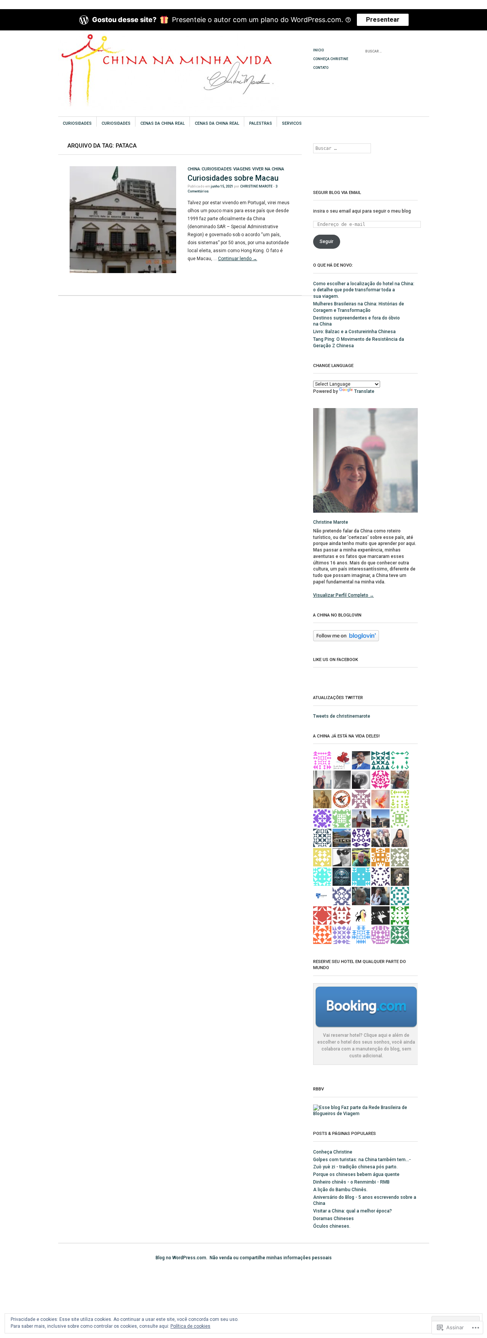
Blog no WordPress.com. (181, 1257)
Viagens (242, 169)
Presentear (382, 19)
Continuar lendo (237, 258)
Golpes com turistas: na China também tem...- (362, 1159)
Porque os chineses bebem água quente (356, 1174)
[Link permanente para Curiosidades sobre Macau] (123, 271)
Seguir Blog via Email (337, 192)
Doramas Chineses (333, 1218)
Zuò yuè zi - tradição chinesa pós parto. (355, 1167)
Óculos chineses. (331, 1226)
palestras (260, 123)
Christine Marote (256, 186)
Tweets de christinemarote (341, 716)
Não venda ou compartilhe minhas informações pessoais (271, 1257)
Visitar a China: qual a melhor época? (352, 1211)
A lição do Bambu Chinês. (340, 1189)
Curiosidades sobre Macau (233, 178)
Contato (320, 68)
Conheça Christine (330, 59)
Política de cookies (190, 1326)
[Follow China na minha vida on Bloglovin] (346, 639)
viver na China (268, 169)
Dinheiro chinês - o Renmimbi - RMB (351, 1182)
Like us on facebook (335, 659)
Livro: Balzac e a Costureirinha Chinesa (354, 331)
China (194, 169)
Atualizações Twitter (338, 697)
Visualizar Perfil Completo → (343, 595)
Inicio (318, 50)
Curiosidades (77, 123)
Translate (364, 391)
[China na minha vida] (186, 58)
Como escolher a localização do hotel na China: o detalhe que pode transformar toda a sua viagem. (363, 290)
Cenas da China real (162, 123)
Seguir (326, 241)
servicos (292, 123)
